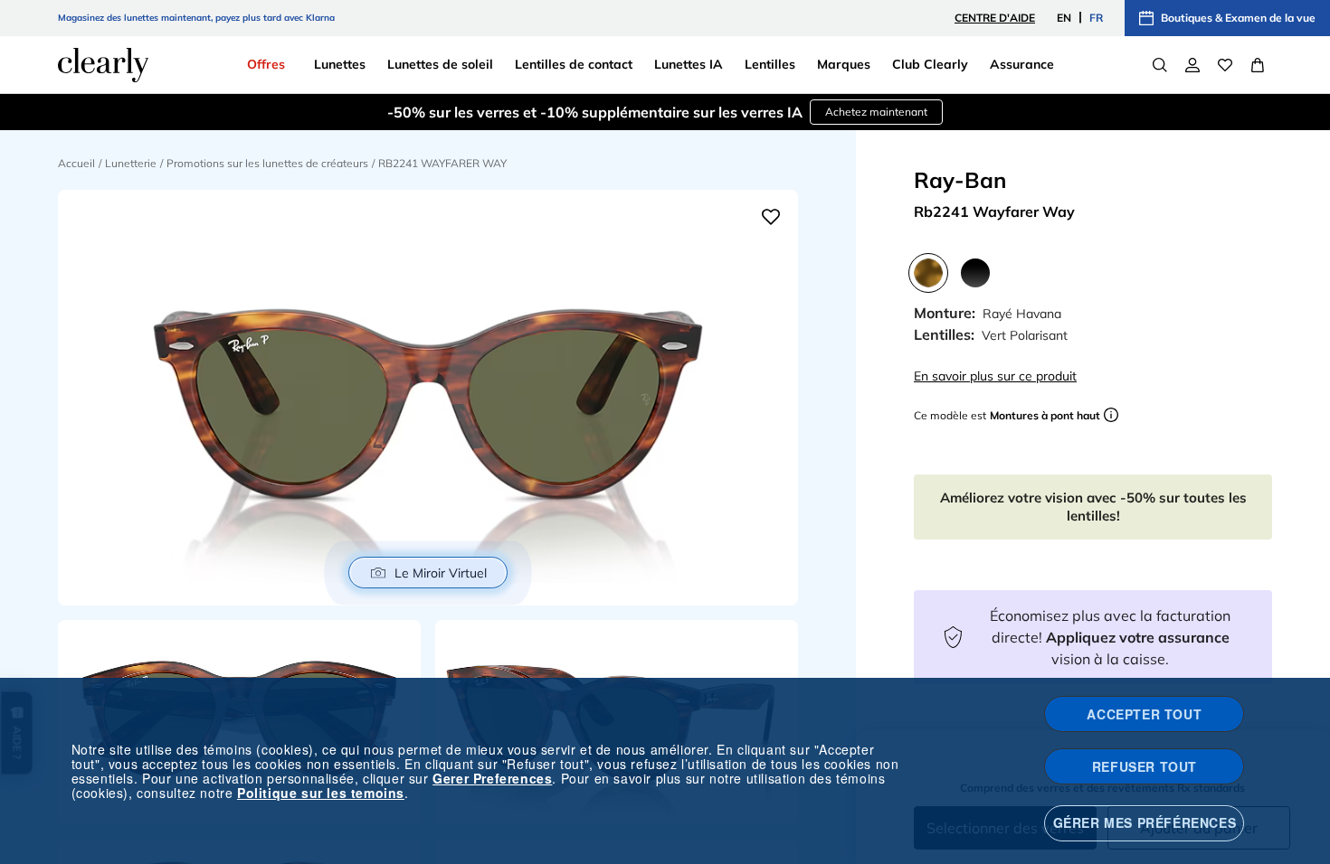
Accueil (76, 163)
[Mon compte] (1192, 65)
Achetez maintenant (876, 111)
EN (1064, 17)
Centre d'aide (995, 17)
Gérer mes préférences (1145, 822)
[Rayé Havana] (928, 272)
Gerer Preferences (492, 778)
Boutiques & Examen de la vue (1238, 17)
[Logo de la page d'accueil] (103, 65)
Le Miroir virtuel (440, 573)
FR (1096, 17)
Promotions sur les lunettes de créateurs (267, 163)
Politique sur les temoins (320, 793)
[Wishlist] (1225, 65)
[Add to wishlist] (771, 217)
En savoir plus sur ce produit (995, 376)
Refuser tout (1144, 766)
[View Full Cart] (1257, 65)
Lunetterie (131, 163)
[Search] (1159, 65)
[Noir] (975, 272)
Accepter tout (1144, 714)
